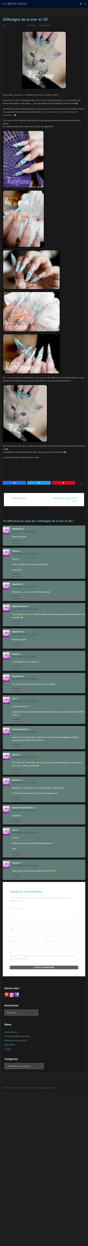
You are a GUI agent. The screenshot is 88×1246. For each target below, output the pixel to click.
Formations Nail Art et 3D (15, 1040)
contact (7, 1049)
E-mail (12, 941)
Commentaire (16, 908)
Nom (12, 929)
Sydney (52, 1088)
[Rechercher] (81, 4)
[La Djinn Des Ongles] (15, 4)
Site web (49, 941)
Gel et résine (44, 25)
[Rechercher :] (21, 1012)
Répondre (16, 542)
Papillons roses (19, 498)
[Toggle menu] (85, 3)
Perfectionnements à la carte (17, 1036)
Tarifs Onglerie (10, 1032)
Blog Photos (9, 1045)
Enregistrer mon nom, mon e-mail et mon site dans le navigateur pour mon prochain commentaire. (42, 957)
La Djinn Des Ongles (15, 25)
